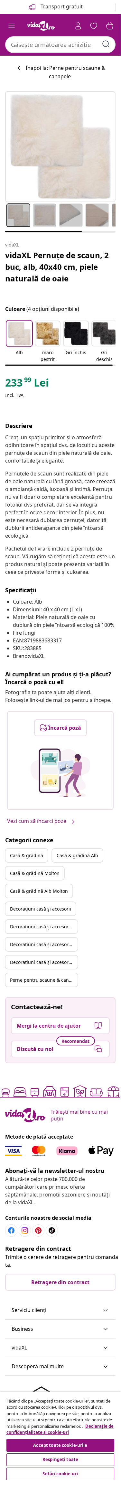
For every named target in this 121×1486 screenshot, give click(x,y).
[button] (19, 342)
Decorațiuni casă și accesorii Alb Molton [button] (44, 962)
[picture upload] (60, 773)
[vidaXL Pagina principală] (41, 26)
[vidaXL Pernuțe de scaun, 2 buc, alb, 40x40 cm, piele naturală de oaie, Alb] (60, 147)
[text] (27, 384)
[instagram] (25, 1230)
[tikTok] (52, 1230)
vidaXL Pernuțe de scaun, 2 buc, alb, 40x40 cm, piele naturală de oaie (57, 267)
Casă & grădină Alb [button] (77, 855)
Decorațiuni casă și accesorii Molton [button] (44, 944)
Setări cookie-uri (60, 1474)
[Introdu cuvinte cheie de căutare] (106, 44)
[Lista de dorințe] (94, 26)
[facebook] (11, 1230)
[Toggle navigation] (11, 26)
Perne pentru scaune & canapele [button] (44, 980)
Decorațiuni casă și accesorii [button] (40, 909)
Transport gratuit (61, 6)
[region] (60, 1437)
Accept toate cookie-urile (60, 1445)
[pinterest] (38, 1230)
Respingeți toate (60, 1459)
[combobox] (60, 44)
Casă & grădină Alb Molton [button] (39, 891)
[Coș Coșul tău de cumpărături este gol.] (109, 26)
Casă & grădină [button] (26, 855)
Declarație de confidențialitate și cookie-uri (60, 1429)
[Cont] (78, 26)
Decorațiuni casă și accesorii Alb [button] (44, 926)
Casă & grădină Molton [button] (35, 873)
